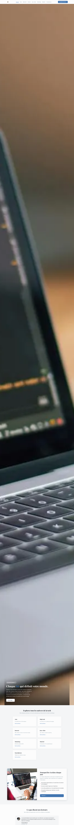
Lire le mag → (10, 700)
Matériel (43, 1)
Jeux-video (34, 1)
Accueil (17, 1)
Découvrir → (44, 795)
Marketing (39, 1)
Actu (21, 1)
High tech (24, 1)
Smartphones (49, 1)
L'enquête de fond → (63, 1)
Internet (29, 1)
